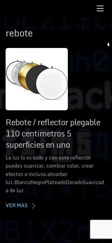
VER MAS (17, 205)
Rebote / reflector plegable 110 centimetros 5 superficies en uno (53, 133)
